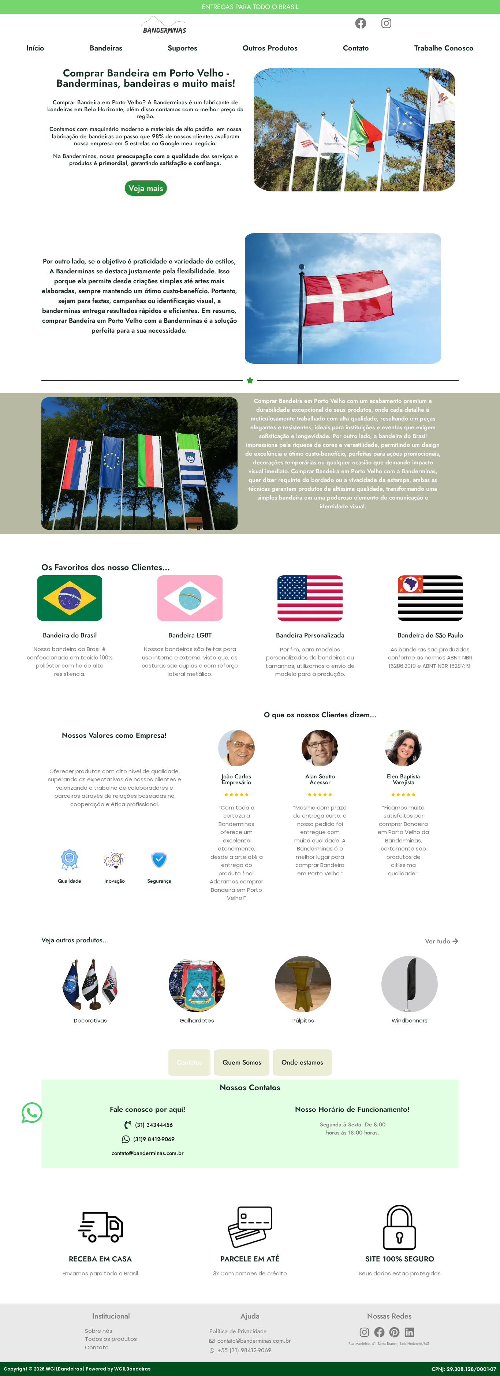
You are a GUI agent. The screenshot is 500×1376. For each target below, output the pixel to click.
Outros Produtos (270, 48)
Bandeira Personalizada (310, 635)
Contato (356, 48)
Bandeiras (106, 48)
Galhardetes (197, 1020)
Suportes (182, 48)
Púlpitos (303, 1020)
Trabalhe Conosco (444, 48)
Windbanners (410, 1020)
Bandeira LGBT (190, 635)
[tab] (189, 1062)
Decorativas (90, 1020)
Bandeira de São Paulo (430, 635)
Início (35, 48)
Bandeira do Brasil (70, 635)
